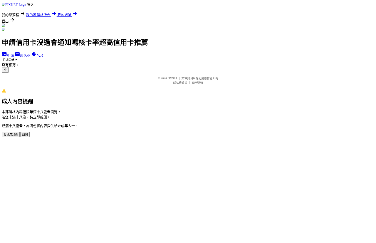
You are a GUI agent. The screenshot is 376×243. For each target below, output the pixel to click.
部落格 (25, 55)
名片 (40, 55)
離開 (25, 134)
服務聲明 (197, 82)
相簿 (11, 55)
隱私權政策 (180, 82)
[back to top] (5, 70)
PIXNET (172, 78)
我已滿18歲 (10, 134)
